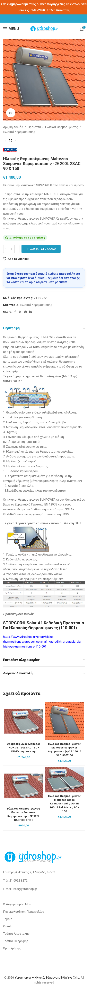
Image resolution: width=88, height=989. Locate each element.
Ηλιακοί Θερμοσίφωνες (61, 127)
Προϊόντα (34, 127)
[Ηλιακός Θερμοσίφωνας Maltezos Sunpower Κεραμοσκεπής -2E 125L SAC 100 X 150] (23, 786)
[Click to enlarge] (10, 112)
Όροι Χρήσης (12, 948)
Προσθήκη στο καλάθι (41, 248)
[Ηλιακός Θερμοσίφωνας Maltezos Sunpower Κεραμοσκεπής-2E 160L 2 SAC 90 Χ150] (64, 721)
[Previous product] (5, 140)
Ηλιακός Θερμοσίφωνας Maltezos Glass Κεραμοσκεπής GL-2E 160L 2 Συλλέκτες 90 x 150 (64, 803)
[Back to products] (10, 140)
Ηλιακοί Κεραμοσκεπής (19, 132)
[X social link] (20, 312)
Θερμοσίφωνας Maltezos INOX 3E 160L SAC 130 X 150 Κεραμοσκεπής (24, 747)
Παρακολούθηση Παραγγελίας (23, 912)
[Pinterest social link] (25, 312)
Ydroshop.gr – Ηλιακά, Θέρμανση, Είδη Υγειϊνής (47, 977)
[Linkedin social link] (30, 312)
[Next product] (15, 140)
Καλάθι (7, 926)
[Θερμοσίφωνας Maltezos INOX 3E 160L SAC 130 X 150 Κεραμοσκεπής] (23, 721)
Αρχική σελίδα (13, 127)
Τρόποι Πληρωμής (15, 941)
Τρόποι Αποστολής (16, 933)
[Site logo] (44, 28)
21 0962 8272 (18, 880)
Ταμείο (7, 919)
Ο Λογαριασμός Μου (17, 904)
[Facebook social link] (14, 312)
